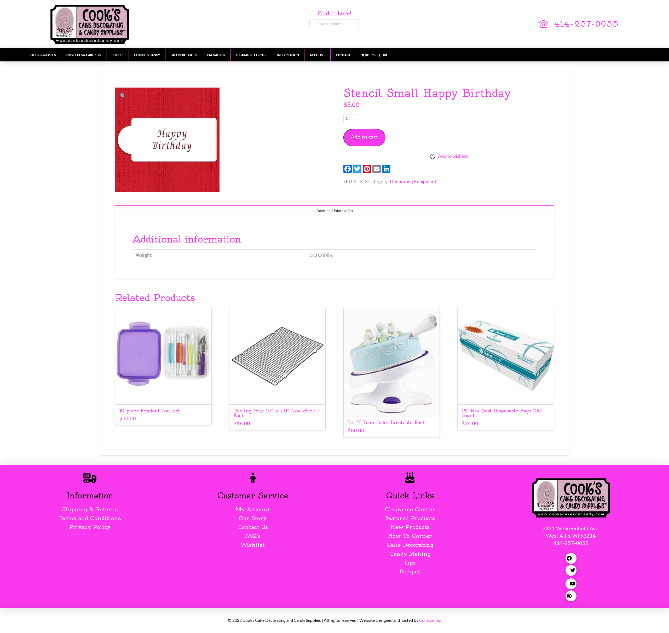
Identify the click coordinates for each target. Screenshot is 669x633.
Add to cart (364, 137)
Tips (410, 562)
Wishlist (253, 545)
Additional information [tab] (334, 210)
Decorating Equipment (413, 181)
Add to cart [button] (163, 395)
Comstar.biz (430, 620)
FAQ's (253, 536)
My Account (253, 509)
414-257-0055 (586, 24)
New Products (410, 527)
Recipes (409, 571)
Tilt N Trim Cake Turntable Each (386, 422)
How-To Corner (410, 536)
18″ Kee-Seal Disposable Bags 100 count (501, 413)
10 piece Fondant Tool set (149, 411)
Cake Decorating (410, 545)
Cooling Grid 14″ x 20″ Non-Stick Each (274, 413)
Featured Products (410, 518)
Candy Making (410, 553)
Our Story (253, 518)
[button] (123, 96)
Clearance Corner (410, 509)
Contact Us (253, 527)
